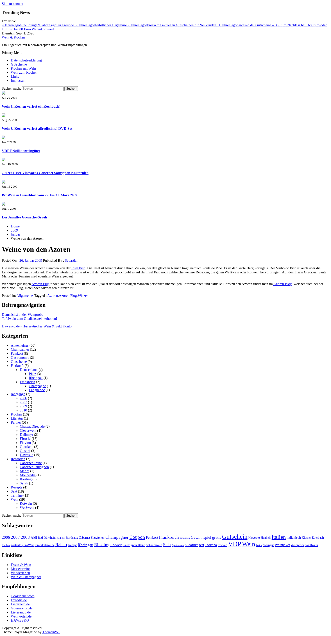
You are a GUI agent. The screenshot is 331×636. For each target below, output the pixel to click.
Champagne (37, 386)
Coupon (137, 537)
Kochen (16, 414)
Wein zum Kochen (24, 72)
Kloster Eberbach (313, 537)
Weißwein (27, 507)
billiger (61, 538)
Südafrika (191, 545)
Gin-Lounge (20, 25)
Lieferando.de (21, 612)
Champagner (20, 349)
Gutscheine (19, 64)
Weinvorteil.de (21, 616)
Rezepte (16, 487)
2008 (25, 537)
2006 (23, 398)
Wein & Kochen (13, 37)
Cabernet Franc (31, 463)
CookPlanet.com (22, 596)
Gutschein (234, 536)
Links (15, 76)
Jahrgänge (18, 394)
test (201, 545)
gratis (216, 537)
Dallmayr (26, 434)
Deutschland (29, 370)
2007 (23, 402)
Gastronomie (20, 357)
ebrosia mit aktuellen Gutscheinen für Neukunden (172, 25)
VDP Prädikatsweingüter (21, 151)
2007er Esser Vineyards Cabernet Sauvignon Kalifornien (45, 173)
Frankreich (27, 382)
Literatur (17, 418)
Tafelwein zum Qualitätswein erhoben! (29, 318)
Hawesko (26, 455)
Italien (279, 537)
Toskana (211, 545)
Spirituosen (178, 545)
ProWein (28, 545)
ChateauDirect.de (32, 426)
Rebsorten (18, 459)
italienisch (294, 537)
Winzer (83, 296)
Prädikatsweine (44, 545)
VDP (234, 543)
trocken (222, 545)
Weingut (268, 545)
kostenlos (17, 545)
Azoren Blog (282, 284)
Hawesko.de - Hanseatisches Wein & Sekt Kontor (37, 326)
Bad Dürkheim (47, 537)
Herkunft (17, 366)
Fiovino (25, 443)
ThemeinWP (51, 632)
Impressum (18, 80)
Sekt (14, 491)
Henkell (266, 537)
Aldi (34, 537)
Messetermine (20, 569)
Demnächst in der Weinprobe (22, 314)
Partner (16, 422)
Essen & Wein (21, 565)
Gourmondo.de (21, 608)
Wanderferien (20, 573)
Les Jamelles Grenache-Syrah (24, 217)
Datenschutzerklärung (26, 60)
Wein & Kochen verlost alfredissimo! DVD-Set (37, 128)
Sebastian (71, 260)
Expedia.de (19, 600)
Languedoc (37, 390)
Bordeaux (72, 537)
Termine (17, 495)
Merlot (24, 471)
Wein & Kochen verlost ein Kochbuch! (31, 106)
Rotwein (26, 503)
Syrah (24, 483)
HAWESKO (20, 620)
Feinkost (17, 353)
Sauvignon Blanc (134, 545)
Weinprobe (297, 545)
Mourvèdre (28, 475)
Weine (259, 545)
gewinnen (185, 538)
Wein (14, 499)
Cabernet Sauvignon (34, 467)
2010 (23, 410)
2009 (23, 406)
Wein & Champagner (26, 577)
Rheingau (36, 378)
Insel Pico (78, 268)
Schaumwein (154, 545)
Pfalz (32, 374)
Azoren (52, 296)
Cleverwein (28, 430)
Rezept (72, 545)
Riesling (26, 479)
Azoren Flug (41, 284)
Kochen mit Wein (23, 68)
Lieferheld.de (20, 604)
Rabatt (61, 544)
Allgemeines (25, 296)
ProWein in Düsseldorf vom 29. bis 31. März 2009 (39, 195)
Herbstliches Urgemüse (102, 25)
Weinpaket (282, 545)
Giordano (26, 447)
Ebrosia (25, 439)
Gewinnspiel (201, 537)
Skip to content (12, 4)
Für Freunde (57, 25)
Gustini (25, 451)
